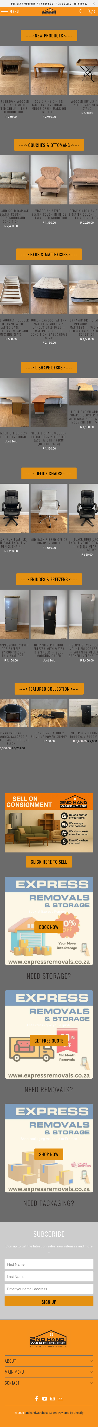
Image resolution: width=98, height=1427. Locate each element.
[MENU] (2, 11)
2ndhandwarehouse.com (41, 1412)
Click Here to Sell (49, 861)
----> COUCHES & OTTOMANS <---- (49, 145)
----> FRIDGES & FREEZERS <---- (49, 579)
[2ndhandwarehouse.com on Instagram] (52, 1399)
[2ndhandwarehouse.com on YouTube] (44, 1399)
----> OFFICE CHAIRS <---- (49, 473)
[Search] (81, 11)
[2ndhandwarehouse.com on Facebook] (37, 1399)
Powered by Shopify (70, 1412)
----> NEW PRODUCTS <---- (49, 35)
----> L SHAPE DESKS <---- (49, 367)
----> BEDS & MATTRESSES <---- (49, 254)
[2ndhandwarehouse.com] (49, 11)
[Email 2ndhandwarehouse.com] (60, 1399)
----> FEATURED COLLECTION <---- (49, 688)
